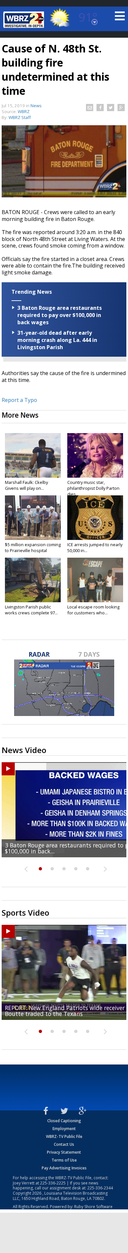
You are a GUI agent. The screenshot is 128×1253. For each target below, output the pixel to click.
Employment (64, 1128)
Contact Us (64, 1144)
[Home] (24, 19)
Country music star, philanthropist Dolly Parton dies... (93, 488)
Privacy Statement (64, 1152)
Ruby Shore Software (93, 1206)
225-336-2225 (53, 1183)
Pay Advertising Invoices (64, 1168)
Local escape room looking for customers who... (93, 610)
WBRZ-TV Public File (64, 1136)
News (36, 106)
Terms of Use (64, 1160)
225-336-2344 (100, 1188)
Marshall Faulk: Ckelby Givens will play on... (26, 485)
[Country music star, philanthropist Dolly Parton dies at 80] (95, 455)
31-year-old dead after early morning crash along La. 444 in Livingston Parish (57, 340)
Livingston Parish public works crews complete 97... (31, 610)
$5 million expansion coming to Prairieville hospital (33, 547)
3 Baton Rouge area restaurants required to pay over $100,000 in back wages (59, 315)
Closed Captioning (64, 1121)
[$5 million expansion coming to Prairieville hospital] (33, 517)
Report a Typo (19, 400)
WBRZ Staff (20, 117)
